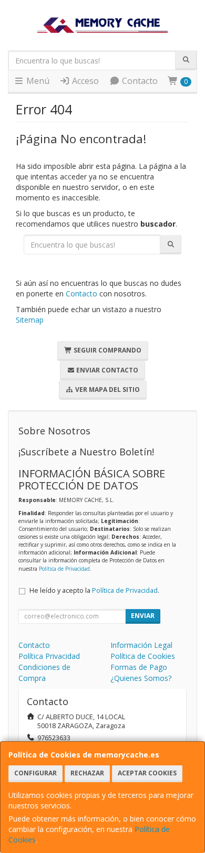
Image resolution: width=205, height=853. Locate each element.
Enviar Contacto (106, 370)
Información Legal (141, 645)
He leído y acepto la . (94, 590)
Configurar (35, 773)
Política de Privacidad (64, 568)
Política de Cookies (142, 656)
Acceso (84, 81)
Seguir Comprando (106, 350)
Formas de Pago (138, 667)
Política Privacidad (49, 656)
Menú (36, 81)
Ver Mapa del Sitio (107, 389)
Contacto (139, 81)
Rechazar (87, 773)
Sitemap (30, 320)
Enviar (143, 615)
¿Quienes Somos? (140, 678)
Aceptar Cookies (147, 773)
